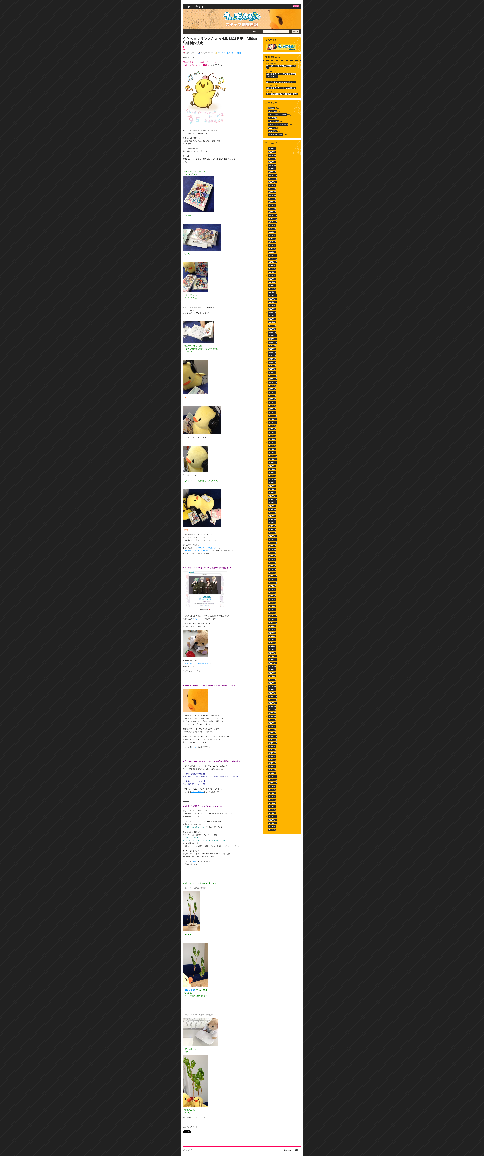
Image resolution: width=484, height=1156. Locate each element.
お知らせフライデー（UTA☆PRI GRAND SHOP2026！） (281, 75)
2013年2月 (272, 690)
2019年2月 (272, 449)
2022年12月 (272, 296)
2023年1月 (272, 292)
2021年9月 (272, 346)
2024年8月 (272, 229)
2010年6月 (272, 796)
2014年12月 (272, 616)
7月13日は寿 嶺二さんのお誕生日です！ (281, 82)
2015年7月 (272, 593)
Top (187, 6)
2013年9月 (272, 666)
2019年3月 (272, 446)
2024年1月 (272, 252)
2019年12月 (272, 416)
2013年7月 (272, 673)
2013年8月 (272, 670)
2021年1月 (272, 372)
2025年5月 (272, 199)
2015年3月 (272, 606)
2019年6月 (272, 436)
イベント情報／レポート (277, 115)
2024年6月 (272, 235)
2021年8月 (272, 349)
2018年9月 (272, 466)
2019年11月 (272, 419)
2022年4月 (272, 322)
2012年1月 (272, 733)
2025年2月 (272, 209)
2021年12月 (272, 336)
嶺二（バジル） (190, 990)
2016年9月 (272, 546)
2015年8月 (272, 589)
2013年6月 (272, 676)
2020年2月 (272, 409)
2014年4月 (272, 643)
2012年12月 (272, 696)
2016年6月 (272, 556)
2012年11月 (272, 700)
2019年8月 (272, 429)
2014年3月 (272, 646)
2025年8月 (272, 189)
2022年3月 (272, 326)
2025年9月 (272, 185)
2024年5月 (272, 239)
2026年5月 (272, 159)
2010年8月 (272, 790)
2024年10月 (272, 222)
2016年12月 (272, 536)
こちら (193, 747)
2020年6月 (272, 396)
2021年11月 (272, 339)
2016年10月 (272, 543)
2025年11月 (272, 179)
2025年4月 (272, 202)
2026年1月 (272, 172)
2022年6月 (272, 316)
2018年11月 (272, 459)
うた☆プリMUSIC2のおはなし (205, 548)
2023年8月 (272, 269)
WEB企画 (272, 128)
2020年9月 (272, 386)
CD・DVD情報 (223, 53)
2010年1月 (272, 813)
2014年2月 (272, 650)
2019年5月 (272, 439)
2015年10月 (272, 583)
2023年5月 (272, 279)
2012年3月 (272, 726)
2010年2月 (272, 810)
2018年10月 (272, 463)
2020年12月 (272, 376)
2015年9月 (272, 586)
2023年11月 (272, 259)
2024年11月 (272, 219)
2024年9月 (272, 225)
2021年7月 (272, 352)
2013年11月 (272, 660)
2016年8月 (272, 549)
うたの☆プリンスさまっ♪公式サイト (196, 663)
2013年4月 (272, 683)
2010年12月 (272, 776)
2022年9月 (272, 306)
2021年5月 (272, 359)
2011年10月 (272, 743)
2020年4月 (272, 402)
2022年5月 (272, 319)
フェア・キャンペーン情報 (278, 125)
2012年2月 (272, 730)
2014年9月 (272, 626)
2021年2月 (272, 369)
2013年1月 (272, 693)
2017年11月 (272, 499)
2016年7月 (272, 553)
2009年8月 (272, 830)
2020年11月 (272, 379)
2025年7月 (272, 192)
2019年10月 (272, 422)
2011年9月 (272, 746)
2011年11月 (272, 740)
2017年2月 (272, 529)
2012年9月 (272, 706)
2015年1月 (272, 613)
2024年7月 (272, 232)
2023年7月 (272, 272)
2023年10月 (272, 262)
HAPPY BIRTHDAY (275, 135)
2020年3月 (272, 406)
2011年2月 (272, 770)
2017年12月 (272, 496)
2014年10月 (272, 623)
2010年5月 (272, 800)
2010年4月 (272, 803)
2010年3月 (272, 807)
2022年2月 (272, 329)
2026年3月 (272, 165)
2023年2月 (272, 289)
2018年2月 (272, 489)
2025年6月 (272, 195)
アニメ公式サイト (197, 792)
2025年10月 (272, 182)
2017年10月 (272, 503)
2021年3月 (272, 366)
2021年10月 (272, 342)
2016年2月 (272, 569)
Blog (197, 6)
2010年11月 (272, 780)
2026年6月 (272, 155)
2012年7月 (272, 713)
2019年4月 (272, 442)
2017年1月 (272, 533)
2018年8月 (272, 469)
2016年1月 (272, 573)
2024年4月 (272, 242)
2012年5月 (272, 720)
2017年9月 (272, 506)
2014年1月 (272, 653)
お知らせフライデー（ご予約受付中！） (281, 88)
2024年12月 (272, 215)
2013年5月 (272, 680)
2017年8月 (272, 509)
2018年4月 (272, 483)
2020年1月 (272, 412)
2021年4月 (272, 362)
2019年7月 (272, 433)
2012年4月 (272, 723)
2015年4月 (272, 603)
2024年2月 (272, 249)
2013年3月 (272, 686)
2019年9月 (272, 426)
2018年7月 (272, 473)
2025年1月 (272, 212)
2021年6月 (272, 356)
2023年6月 (272, 275)
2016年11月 (272, 539)
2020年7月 (272, 392)
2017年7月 (272, 513)
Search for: (257, 31)
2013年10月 (272, 663)
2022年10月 (272, 302)
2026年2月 (272, 169)
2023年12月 (272, 255)
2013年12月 (272, 656)
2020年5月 (272, 399)
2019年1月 (272, 453)
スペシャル (232, 53)
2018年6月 (272, 476)
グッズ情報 (272, 118)
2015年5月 (272, 599)
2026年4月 (272, 162)
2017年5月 (272, 519)
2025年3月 (272, 205)
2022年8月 (272, 309)
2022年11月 (272, 299)
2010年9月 (272, 787)
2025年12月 (272, 175)
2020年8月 (272, 389)
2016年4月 (272, 563)
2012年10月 (272, 703)
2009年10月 (272, 823)
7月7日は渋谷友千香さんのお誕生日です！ (281, 94)
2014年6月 (272, 636)
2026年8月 (272, 149)
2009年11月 (272, 820)
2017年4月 (272, 523)
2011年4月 (272, 763)
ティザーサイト (198, 619)
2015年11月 (272, 579)
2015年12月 (272, 576)
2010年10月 (272, 783)
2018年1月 (272, 493)
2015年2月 (272, 609)
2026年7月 (272, 152)
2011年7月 (272, 753)
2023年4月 (272, 282)
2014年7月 (272, 633)
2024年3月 (272, 245)
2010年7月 (272, 793)
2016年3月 (272, 566)
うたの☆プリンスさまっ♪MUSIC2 (196, 551)
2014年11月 (272, 620)
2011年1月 (272, 773)
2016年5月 (272, 559)
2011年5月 (272, 760)
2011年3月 (272, 766)
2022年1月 (272, 332)
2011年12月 (272, 736)
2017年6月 (272, 516)
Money (298, 1150)
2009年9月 (272, 827)
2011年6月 (272, 756)
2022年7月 (272, 312)
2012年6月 (272, 716)
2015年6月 (272, 596)
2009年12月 (272, 817)
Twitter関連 (272, 131)
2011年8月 (272, 750)
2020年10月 (272, 382)
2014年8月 (272, 629)
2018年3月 (272, 486)
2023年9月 (272, 266)
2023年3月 (272, 286)
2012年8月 (272, 710)
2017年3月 (272, 526)
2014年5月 (272, 640)
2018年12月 (272, 456)
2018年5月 (272, 479)
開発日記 (240, 53)
